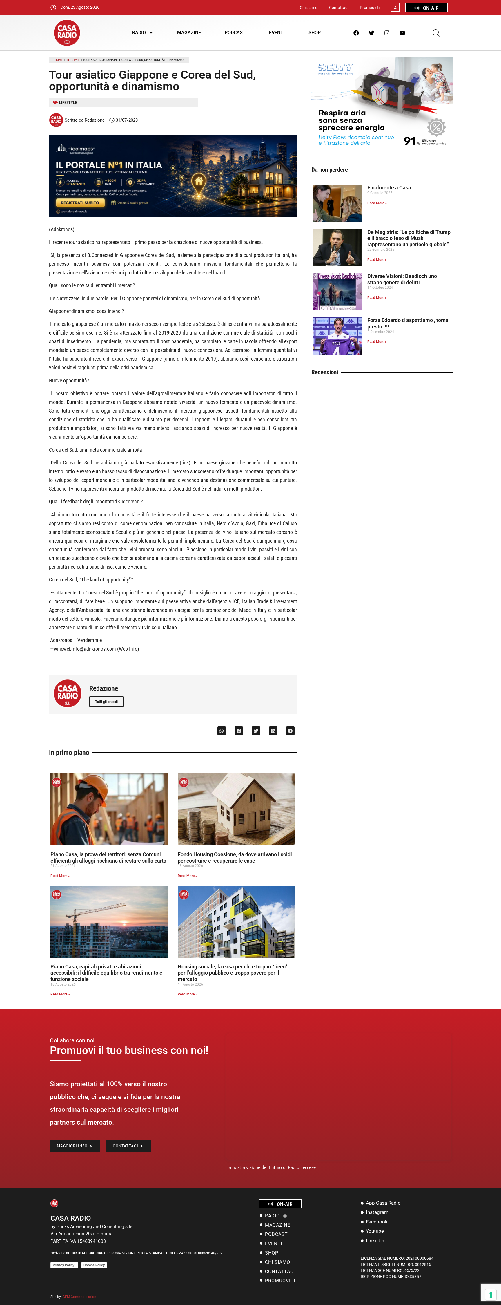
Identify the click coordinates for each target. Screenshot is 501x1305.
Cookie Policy (94, 1265)
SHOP (314, 32)
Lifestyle (73, 60)
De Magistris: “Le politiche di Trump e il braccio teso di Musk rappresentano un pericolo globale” (409, 238)
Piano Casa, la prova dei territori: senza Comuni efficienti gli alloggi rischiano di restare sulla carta (108, 857)
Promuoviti (370, 7)
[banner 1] (173, 216)
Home (59, 60)
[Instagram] (387, 32)
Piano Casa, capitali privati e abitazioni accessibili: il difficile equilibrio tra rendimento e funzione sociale (106, 973)
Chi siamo (308, 7)
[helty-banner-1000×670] (382, 150)
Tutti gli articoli (106, 702)
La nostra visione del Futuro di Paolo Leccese (271, 1167)
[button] (221, 730)
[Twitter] (371, 32)
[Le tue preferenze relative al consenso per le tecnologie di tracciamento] (490, 1294)
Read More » (60, 876)
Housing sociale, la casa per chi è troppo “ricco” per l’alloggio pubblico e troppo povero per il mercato (232, 973)
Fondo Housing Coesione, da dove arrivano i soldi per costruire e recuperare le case (235, 857)
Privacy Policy (64, 1265)
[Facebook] (356, 32)
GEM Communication (80, 1297)
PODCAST (235, 32)
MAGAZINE (189, 32)
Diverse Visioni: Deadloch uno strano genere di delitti (402, 279)
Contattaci (338, 7)
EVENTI (277, 32)
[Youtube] (402, 32)
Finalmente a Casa (389, 188)
